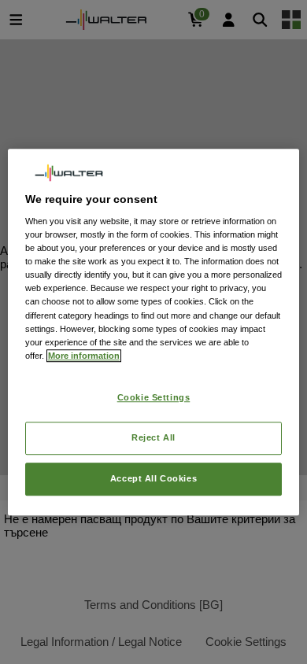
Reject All (153, 437)
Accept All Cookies (153, 478)
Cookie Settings (153, 397)
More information (84, 355)
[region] (154, 332)
